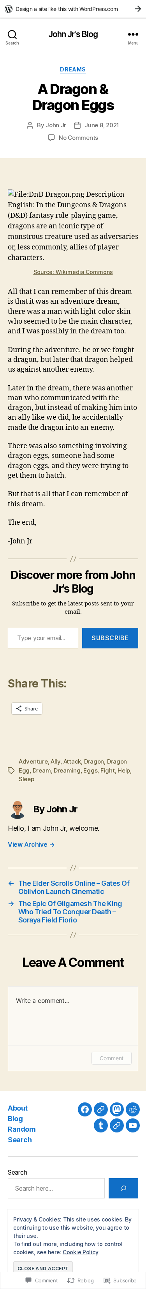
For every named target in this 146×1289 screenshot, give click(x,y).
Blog (15, 1119)
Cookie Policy (81, 1252)
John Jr (56, 125)
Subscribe (110, 638)
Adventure (33, 761)
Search (20, 1140)
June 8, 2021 (101, 125)
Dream (42, 770)
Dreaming (67, 770)
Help (124, 770)
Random (21, 1129)
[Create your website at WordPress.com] (73, 9)
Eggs (90, 770)
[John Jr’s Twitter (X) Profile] (117, 1125)
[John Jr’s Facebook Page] (85, 1109)
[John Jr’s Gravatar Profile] (101, 1109)
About (18, 1108)
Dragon (94, 761)
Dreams (73, 69)
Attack (72, 761)
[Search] (123, 1188)
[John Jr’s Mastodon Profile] (117, 1109)
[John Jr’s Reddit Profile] (133, 1109)
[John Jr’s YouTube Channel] (133, 1125)
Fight (107, 770)
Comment (111, 1058)
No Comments (78, 137)
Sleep (26, 779)
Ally (55, 761)
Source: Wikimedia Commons (73, 272)
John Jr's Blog (73, 34)
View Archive (31, 844)
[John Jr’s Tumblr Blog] (101, 1125)
